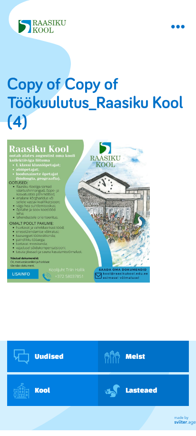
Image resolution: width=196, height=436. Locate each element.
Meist (135, 356)
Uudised (49, 356)
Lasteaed (141, 390)
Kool (42, 390)
